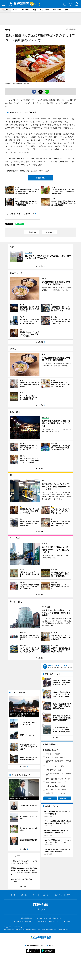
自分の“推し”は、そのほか (56, 793)
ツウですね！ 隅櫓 (53, 770)
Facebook (65, 4)
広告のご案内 (54, 921)
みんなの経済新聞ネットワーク (40, 937)
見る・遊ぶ (25, 10)
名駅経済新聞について (27, 918)
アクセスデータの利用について (24, 921)
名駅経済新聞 (19, 4)
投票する (50, 798)
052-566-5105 (66, 100)
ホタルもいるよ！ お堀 (55, 786)
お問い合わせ (42, 921)
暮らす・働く (45, 10)
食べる (15, 10)
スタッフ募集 (66, 921)
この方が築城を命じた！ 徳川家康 (58, 774)
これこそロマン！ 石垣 (55, 766)
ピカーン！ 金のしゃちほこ (56, 757)
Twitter (70, 4)
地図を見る (40, 178)
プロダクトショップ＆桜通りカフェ (20, 214)
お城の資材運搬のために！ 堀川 (58, 779)
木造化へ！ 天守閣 (53, 754)
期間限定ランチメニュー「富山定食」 (23, 112)
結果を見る (64, 798)
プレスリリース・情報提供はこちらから (50, 918)
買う (34, 10)
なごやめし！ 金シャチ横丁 (57, 789)
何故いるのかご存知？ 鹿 (56, 782)
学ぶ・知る (57, 10)
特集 (66, 10)
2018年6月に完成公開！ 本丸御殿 (58, 762)
